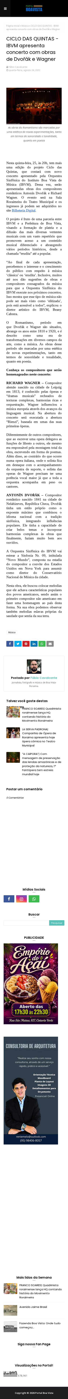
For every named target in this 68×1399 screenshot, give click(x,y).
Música (25, 25)
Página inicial (13, 25)
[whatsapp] (34, 898)
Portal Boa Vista (44, 1393)
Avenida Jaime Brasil (33, 1307)
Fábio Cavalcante (18, 66)
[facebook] (9, 898)
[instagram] (21, 898)
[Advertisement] (31, 1211)
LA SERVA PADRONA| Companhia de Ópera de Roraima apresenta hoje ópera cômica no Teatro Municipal (39, 737)
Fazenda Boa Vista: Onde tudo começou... (40, 1325)
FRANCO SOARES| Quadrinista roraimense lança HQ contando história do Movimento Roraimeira (41, 715)
